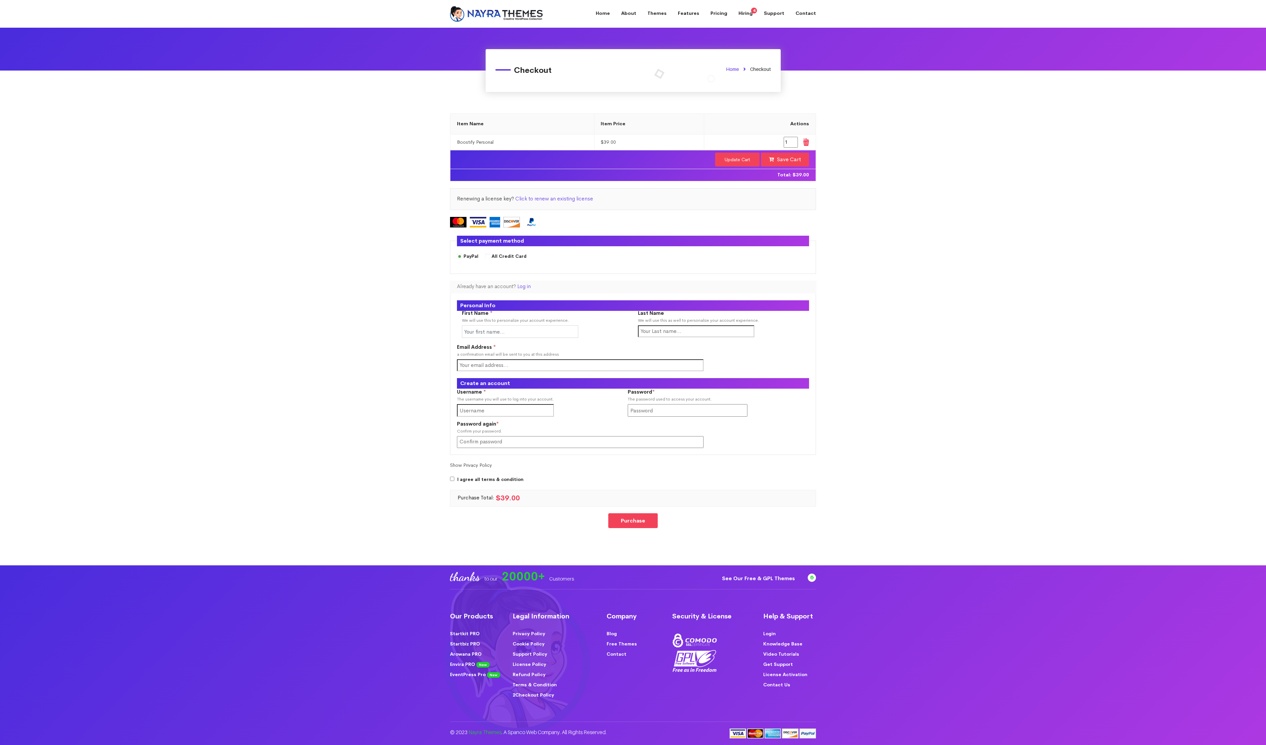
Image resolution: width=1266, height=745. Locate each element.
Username (482, 392)
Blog (612, 634)
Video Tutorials (781, 654)
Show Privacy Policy (471, 465)
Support (774, 13)
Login (769, 634)
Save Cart (789, 159)
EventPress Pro (473, 674)
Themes (657, 13)
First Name (477, 313)
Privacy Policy (529, 634)
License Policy (529, 664)
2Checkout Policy (533, 695)
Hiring (746, 12)
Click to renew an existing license (554, 198)
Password (652, 392)
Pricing (718, 13)
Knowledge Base (782, 644)
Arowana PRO (466, 654)
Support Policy (530, 654)
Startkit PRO (465, 634)
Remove (805, 142)
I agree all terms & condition (490, 479)
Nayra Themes (484, 732)
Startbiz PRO (465, 644)
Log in (524, 286)
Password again (489, 424)
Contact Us (776, 685)
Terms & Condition (535, 685)
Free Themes (622, 644)
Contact (806, 13)
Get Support (778, 664)
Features (688, 13)
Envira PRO (468, 664)
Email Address (476, 347)
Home (603, 13)
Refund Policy (529, 674)
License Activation (785, 674)
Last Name (651, 313)
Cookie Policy (529, 644)
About (628, 13)
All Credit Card (509, 256)
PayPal (471, 256)
